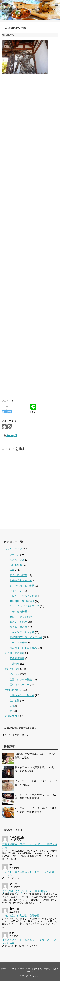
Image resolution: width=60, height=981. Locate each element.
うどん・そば (17, 559)
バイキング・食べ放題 (22, 632)
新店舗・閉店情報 (14, 653)
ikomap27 (11, 435)
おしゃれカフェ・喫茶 (22, 585)
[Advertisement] (30, 109)
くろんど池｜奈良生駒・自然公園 (20, 915)
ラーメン (15, 554)
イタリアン (16, 591)
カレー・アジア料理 (21, 617)
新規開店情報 (17, 658)
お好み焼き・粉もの (21, 580)
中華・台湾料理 (18, 611)
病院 (12, 705)
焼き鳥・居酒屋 (18, 627)
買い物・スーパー (19, 684)
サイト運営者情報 (42, 968)
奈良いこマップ (14, 4)
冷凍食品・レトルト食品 (23, 647)
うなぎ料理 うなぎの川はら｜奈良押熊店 (24, 891)
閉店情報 (15, 663)
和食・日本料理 (18, 575)
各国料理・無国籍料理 (22, 601)
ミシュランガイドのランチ (24, 606)
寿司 (12, 570)
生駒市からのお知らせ (22, 695)
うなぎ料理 (16, 565)
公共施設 (15, 700)
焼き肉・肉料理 (18, 622)
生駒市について (13, 690)
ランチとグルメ (13, 549)
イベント (15, 674)
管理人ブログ (12, 716)
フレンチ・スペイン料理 (23, 596)
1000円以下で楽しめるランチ (26, 637)
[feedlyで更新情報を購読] (4, 426)
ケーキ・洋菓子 (18, 642)
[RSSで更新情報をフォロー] (9, 426)
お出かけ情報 (12, 669)
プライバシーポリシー (20, 968)
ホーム (4, 968)
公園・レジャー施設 (21, 679)
